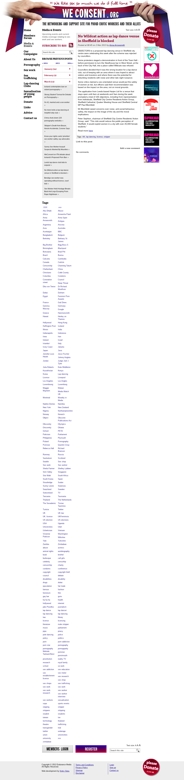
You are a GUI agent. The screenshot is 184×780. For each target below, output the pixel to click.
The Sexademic (49, 503)
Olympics (62, 424)
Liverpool (61, 377)
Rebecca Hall (48, 448)
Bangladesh (48, 235)
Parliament (62, 434)
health (60, 600)
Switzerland (47, 493)
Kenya (60, 371)
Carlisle (61, 262)
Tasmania (62, 496)
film (59, 593)
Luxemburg (62, 384)
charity (61, 565)
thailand (61, 721)
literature (46, 624)
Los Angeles (48, 381)
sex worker (62, 690)
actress (61, 548)
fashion (61, 589)
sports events (63, 703)
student (46, 714)
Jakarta (61, 347)
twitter (45, 731)
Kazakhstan (48, 371)
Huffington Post (49, 326)
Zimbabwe (62, 544)
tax (59, 717)
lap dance (47, 610)
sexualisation (63, 700)
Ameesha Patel (64, 214)
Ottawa (61, 427)
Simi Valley (47, 472)
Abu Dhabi (47, 211)
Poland (46, 441)
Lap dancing (63, 374)
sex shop (62, 680)
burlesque (47, 558)
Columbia (47, 276)
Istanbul (46, 343)
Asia (45, 228)
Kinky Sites (64, 771)
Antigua (61, 221)
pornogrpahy (63, 648)
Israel (60, 340)
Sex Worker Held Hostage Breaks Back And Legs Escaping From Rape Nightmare (57, 191)
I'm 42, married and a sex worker (57, 102)
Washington (63, 534)
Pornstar (46, 445)
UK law (61, 513)
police (60, 635)
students (61, 714)
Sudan (60, 482)
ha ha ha (46, 600)
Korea (45, 374)
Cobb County (63, 272)
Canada (46, 262)
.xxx (60, 207)
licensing (61, 621)
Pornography (63, 441)
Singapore (62, 472)
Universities (48, 527)
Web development (49, 771)
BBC (60, 232)
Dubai (45, 293)
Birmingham (48, 248)
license (46, 621)
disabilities (47, 579)
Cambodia (62, 259)
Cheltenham (48, 269)
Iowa (45, 336)
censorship (47, 565)
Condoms (62, 276)
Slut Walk (47, 475)
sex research (63, 676)
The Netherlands (65, 500)
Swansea (62, 486)
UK (44, 513)
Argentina (47, 225)
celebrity (46, 562)
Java (60, 350)
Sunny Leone (48, 486)
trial (59, 728)
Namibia (61, 404)
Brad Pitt (61, 252)
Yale (44, 541)
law (44, 617)
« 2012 (45, 63)
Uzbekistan (47, 530)
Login (112, 765)
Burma (60, 255)
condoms (46, 569)
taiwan (45, 717)
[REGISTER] (91, 749)
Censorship (47, 266)
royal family (63, 662)
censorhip (62, 562)
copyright (46, 572)
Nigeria (46, 411)
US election (47, 520)
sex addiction (48, 669)
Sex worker (62, 465)
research (46, 662)
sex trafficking (64, 683)
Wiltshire (61, 537)
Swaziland (47, 489)
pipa (44, 631)
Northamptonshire (65, 411)
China (60, 269)
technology (47, 721)
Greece (46, 313)
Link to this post (84, 141)
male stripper (63, 624)
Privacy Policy (82, 767)
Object (45, 418)
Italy (60, 343)
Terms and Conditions (85, 765)
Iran (59, 336)
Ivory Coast (47, 347)
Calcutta (46, 259)
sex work (46, 687)
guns (60, 596)
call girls (61, 558)
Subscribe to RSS (54, 45)
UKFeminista (63, 516)
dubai (60, 582)
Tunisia (46, 509)
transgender (48, 728)
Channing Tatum (64, 266)
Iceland (61, 326)
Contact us (114, 770)
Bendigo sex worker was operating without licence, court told (56, 180)
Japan (45, 350)
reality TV (62, 659)
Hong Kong (62, 323)
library (60, 617)
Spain (60, 479)
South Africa (63, 475)
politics (61, 638)
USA (45, 523)
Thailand (46, 500)
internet (61, 603)
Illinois (45, 329)
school (45, 666)
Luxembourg (48, 384)
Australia (61, 228)
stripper (61, 707)
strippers (46, 710)
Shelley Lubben (64, 468)
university (47, 738)
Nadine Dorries (49, 404)
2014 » (70, 63)
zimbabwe (47, 742)
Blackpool (62, 248)
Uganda (61, 523)
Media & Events (51, 30)
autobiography (64, 551)
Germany (62, 306)
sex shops (47, 683)
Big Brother (47, 245)
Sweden (61, 489)
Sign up (113, 767)
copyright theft (64, 572)
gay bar (46, 596)
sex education (64, 669)
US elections (63, 520)
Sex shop (62, 461)
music (45, 628)
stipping (46, 707)
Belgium (61, 235)
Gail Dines (62, 302)
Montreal (46, 398)
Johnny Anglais (64, 357)
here (91, 130)
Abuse (60, 211)
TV (59, 493)
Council (61, 280)
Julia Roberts (48, 367)
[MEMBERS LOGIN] (57, 749)
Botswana (47, 252)
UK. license (47, 516)
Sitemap (79, 770)
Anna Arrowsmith (117, 45)
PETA (60, 431)
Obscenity (47, 424)
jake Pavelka (48, 607)
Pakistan (46, 434)
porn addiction (64, 642)
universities (62, 735)
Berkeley (46, 238)
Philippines (47, 438)
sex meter (62, 673)
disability (61, 579)
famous (46, 589)
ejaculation (47, 586)
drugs (45, 582)
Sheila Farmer (48, 468)
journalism (62, 607)
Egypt (45, 296)
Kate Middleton (64, 367)
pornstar (61, 652)
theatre (46, 724)
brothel (61, 555)
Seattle (46, 461)
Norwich (61, 414)
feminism (46, 593)
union (45, 735)
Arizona (61, 225)
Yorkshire (62, 541)
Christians (47, 272)
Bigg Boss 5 (63, 245)
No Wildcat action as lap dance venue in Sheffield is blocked (108, 38)
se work (61, 666)
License (46, 377)
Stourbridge (47, 482)
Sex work (47, 465)
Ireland (45, 340)
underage (62, 731)
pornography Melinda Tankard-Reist (48, 651)
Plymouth (62, 438)
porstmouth (62, 655)
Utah (60, 527)
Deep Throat (63, 283)
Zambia (46, 544)
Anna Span (62, 218)
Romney (46, 454)
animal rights (48, 551)
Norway (46, 414)
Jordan (45, 361)
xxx (59, 738)
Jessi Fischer (63, 354)
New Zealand (63, 407)
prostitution (47, 659)
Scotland (61, 458)
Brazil (45, 255)
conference (62, 569)
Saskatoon (47, 458)
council (46, 575)
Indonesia (62, 333)
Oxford (45, 431)
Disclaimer (80, 773)
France (46, 302)
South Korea (48, 479)
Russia (61, 454)
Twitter (60, 509)
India (60, 329)
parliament (62, 628)
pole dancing (48, 635)
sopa (45, 703)
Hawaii (45, 316)
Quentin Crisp (63, 445)
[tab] (57, 69)
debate (61, 575)
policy (45, 638)
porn (44, 642)
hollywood (47, 603)
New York (47, 407)
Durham (61, 293)
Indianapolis (48, 333)
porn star (46, 645)
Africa (45, 214)
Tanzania (46, 496)
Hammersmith (64, 313)
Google (61, 309)
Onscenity (47, 427)
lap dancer (62, 610)
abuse (45, 548)
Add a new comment (130, 148)
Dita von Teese (49, 286)
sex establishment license (48, 675)
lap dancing (47, 614)
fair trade (61, 586)
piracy (60, 631)
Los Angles (62, 381)
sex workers (48, 700)
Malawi (61, 388)
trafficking (62, 724)
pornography (63, 645)
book (45, 555)
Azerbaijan (47, 232)
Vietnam (61, 530)
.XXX (45, 207)
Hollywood (47, 323)
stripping (61, 710)
